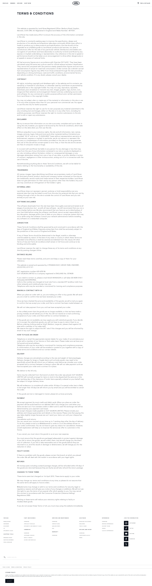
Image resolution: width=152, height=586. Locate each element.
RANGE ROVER (7, 521)
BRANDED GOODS (8, 537)
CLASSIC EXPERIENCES (107, 530)
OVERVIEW (26, 521)
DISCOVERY (6, 526)
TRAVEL (104, 528)
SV (4, 528)
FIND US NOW (82, 526)
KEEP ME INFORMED (9, 539)
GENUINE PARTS (56, 526)
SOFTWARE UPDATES (29, 535)
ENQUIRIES (82, 523)
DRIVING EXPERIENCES (107, 523)
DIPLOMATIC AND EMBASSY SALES (33, 526)
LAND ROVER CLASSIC (84, 535)
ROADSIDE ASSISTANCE (85, 521)
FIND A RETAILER (8, 542)
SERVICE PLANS (56, 523)
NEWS (80, 537)
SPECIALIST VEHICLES (29, 523)
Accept (9, 581)
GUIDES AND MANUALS (30, 539)
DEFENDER (6, 523)
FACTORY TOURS (106, 526)
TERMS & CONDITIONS (16, 567)
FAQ (53, 528)
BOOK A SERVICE (28, 537)
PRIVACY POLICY (27, 567)
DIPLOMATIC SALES (8, 530)
